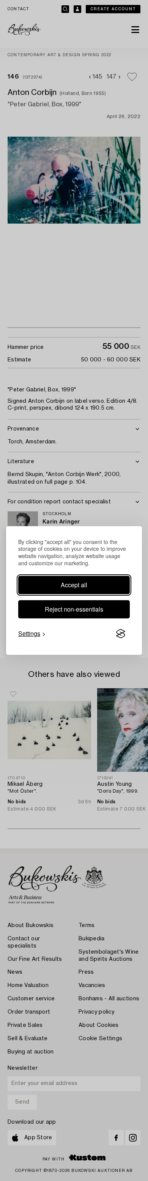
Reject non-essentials (74, 609)
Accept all (74, 584)
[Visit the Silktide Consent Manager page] (121, 633)
